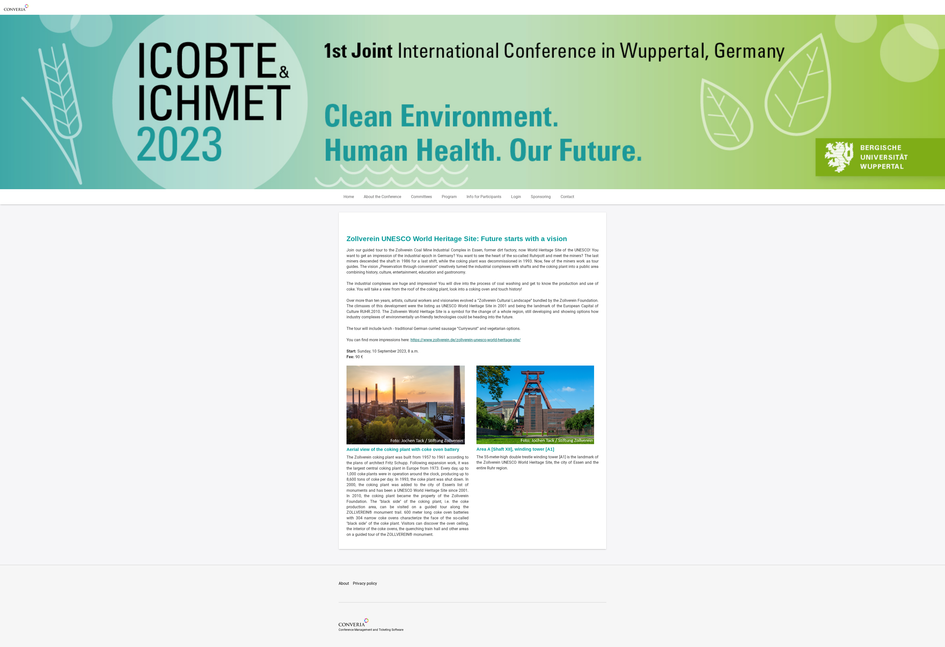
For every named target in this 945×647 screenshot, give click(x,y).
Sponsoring (541, 196)
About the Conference (382, 196)
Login (516, 196)
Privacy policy (365, 583)
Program (449, 196)
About (344, 583)
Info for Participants (484, 196)
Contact (567, 196)
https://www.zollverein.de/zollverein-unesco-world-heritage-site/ (465, 340)
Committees (421, 196)
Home (349, 196)
